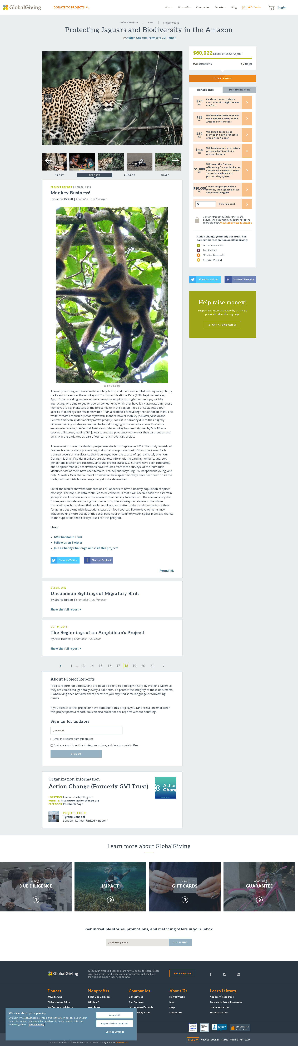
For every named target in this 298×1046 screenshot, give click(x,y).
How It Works (177, 996)
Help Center (182, 973)
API (241, 1039)
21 (152, 665)
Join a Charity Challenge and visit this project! (86, 548)
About (168, 7)
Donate (69, 7)
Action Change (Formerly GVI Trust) (151, 38)
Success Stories (219, 1012)
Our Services (136, 996)
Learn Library (223, 991)
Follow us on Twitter (68, 542)
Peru (150, 22)
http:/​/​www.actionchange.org (80, 800)
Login (282, 7)
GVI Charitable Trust (68, 537)
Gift (254, 7)
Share (165, 175)
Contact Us (175, 1012)
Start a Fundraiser (223, 324)
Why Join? (93, 1001)
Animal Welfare (128, 22)
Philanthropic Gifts (59, 1001)
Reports (95, 175)
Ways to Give (55, 996)
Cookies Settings (115, 1031)
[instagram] (224, 974)
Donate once (205, 89)
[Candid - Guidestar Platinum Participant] (206, 1027)
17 (118, 665)
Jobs (171, 1001)
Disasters (220, 7)
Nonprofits (184, 7)
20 (143, 665)
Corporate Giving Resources (226, 1001)
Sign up (76, 753)
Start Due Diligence (99, 996)
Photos (129, 175)
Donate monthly (239, 89)
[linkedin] (238, 974)
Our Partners (136, 1001)
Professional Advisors (60, 1007)
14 (92, 665)
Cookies (215, 1039)
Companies (202, 7)
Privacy (205, 1039)
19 (134, 665)
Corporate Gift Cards (141, 1007)
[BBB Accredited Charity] (221, 1028)
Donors (54, 991)
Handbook (94, 1007)
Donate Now (222, 78)
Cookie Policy (36, 1024)
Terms (224, 1039)
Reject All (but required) (114, 1023)
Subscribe (180, 942)
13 (83, 665)
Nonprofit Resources (222, 996)
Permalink (167, 570)
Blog (234, 7)
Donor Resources (219, 1007)
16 (109, 665)
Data (247, 1039)
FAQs (172, 1007)
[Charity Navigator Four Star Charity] (194, 1027)
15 (100, 665)
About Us (178, 991)
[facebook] (210, 974)
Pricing (234, 1039)
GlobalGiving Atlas (139, 1012)
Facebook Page (73, 804)
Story (59, 175)
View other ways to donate (236, 222)
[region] (71, 1024)
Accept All (114, 1015)
